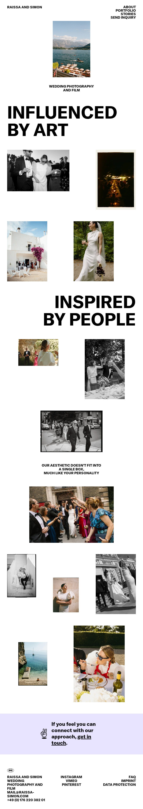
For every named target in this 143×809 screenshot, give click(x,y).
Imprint (128, 780)
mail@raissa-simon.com (20, 794)
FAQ (132, 777)
